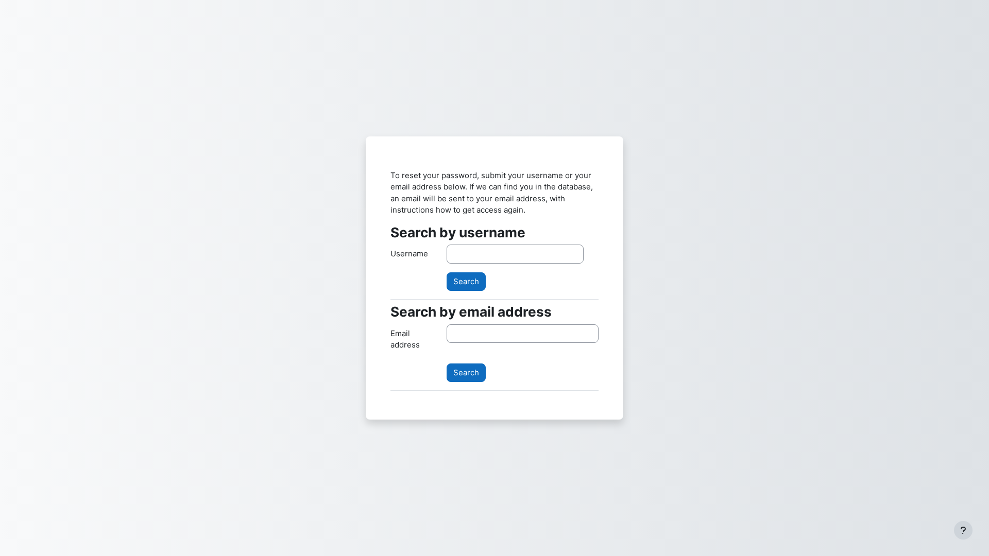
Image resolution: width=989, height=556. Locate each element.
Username (409, 253)
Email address (405, 339)
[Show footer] (963, 530)
